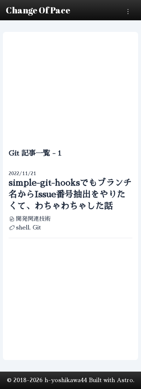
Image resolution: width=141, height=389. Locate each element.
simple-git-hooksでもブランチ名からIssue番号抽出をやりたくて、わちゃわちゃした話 (70, 194)
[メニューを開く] (128, 11)
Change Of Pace (38, 10)
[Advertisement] (70, 91)
